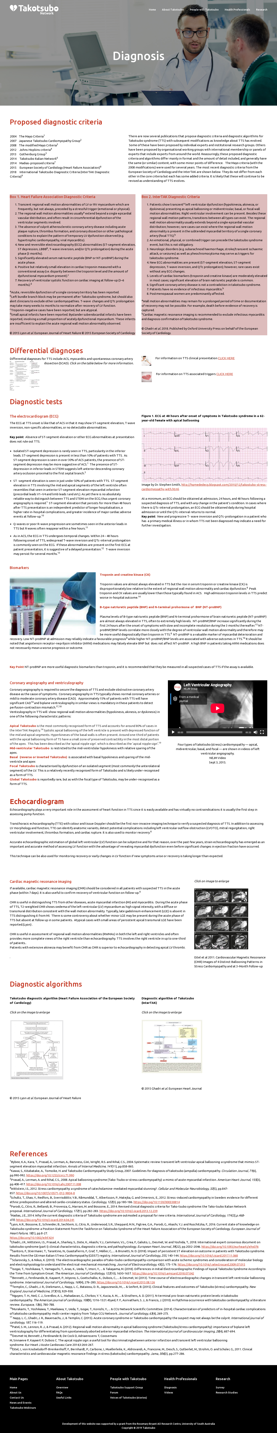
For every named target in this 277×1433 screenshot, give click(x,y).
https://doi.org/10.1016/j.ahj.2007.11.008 (53, 1184)
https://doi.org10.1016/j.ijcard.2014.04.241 (45, 1220)
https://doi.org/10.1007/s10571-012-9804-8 (45, 1193)
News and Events (20, 1402)
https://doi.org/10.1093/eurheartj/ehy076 (230, 1246)
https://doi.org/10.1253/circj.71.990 (50, 1175)
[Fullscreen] (262, 732)
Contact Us (17, 1397)
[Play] (173, 732)
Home (152, 9)
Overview (62, 1387)
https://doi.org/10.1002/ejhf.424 (32, 1237)
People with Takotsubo (204, 9)
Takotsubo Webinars (23, 1407)
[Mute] (255, 732)
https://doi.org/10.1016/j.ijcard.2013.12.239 (128, 1211)
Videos (168, 1392)
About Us (15, 1392)
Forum (114, 1392)
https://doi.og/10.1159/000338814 (156, 1202)
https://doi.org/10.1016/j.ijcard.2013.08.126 (125, 1282)
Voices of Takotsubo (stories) (128, 1397)
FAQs (59, 1392)
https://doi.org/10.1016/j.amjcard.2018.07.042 (163, 1273)
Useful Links (63, 1397)
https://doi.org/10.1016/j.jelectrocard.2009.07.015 (211, 1264)
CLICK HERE (226, 358)
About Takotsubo (173, 9)
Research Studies (227, 1392)
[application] (217, 708)
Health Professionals (237, 9)
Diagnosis (170, 1387)
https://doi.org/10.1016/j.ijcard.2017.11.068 (209, 1255)
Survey (220, 1387)
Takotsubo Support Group (126, 1387)
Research (261, 9)
